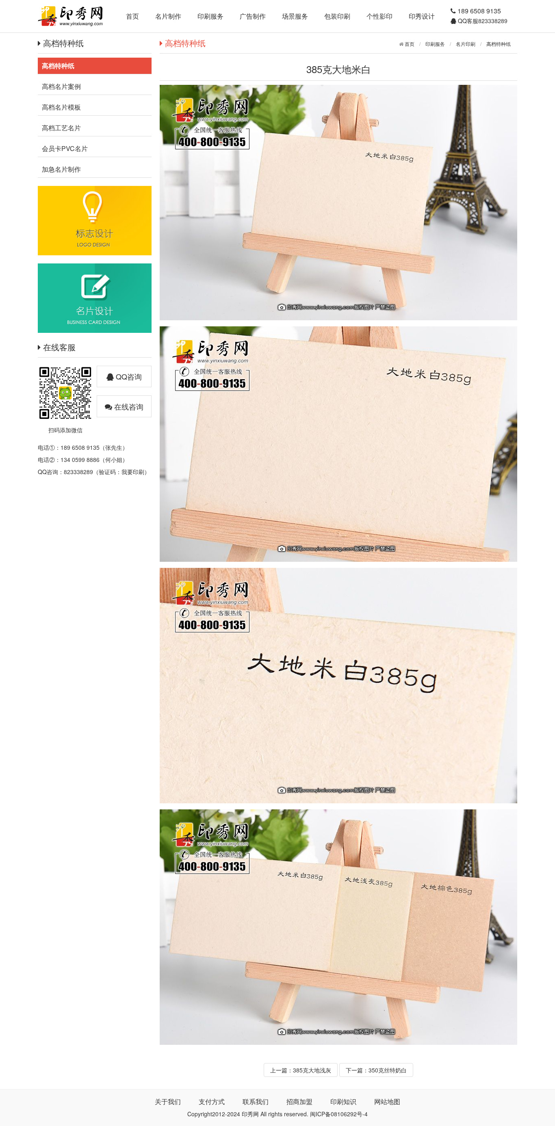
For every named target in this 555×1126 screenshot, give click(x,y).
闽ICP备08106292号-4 (339, 1114)
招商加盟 (299, 1101)
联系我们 (256, 1101)
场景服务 (295, 16)
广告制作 (253, 16)
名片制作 (168, 16)
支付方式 (212, 1101)
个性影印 (379, 16)
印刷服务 (210, 16)
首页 (132, 16)
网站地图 (387, 1101)
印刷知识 (343, 1101)
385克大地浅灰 (312, 1070)
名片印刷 (465, 43)
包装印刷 (337, 16)
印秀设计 (422, 16)
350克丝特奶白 (388, 1070)
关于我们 (168, 1101)
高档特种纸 (498, 43)
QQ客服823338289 (481, 21)
